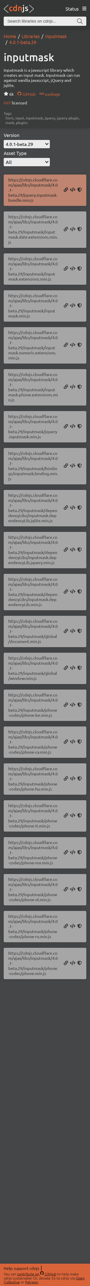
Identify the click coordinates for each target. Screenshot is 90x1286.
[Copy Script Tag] (72, 190)
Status (72, 9)
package (52, 94)
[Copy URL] (66, 190)
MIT (8, 102)
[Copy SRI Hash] (79, 190)
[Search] (80, 21)
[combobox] (27, 144)
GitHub (28, 94)
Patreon (31, 1281)
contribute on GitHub (36, 1273)
